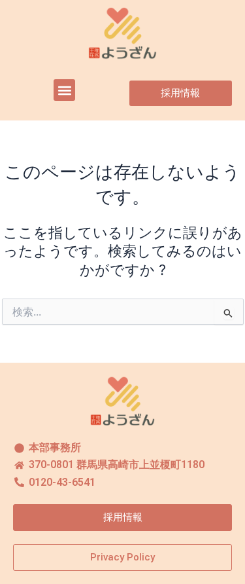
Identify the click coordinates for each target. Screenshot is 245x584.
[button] (64, 90)
